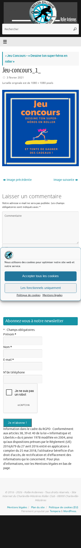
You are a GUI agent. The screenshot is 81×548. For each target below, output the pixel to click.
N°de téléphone (14, 372)
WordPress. (70, 511)
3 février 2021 (15, 77)
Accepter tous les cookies (40, 276)
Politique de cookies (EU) (63, 507)
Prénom (9, 334)
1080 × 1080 (38, 83)
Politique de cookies (28, 295)
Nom (7, 347)
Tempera (55, 511)
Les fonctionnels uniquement (41, 288)
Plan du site (38, 507)
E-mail (8, 360)
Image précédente (19, 180)
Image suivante (64, 180)
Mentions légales (52, 295)
